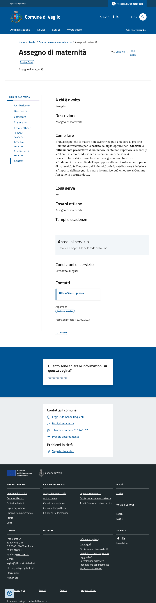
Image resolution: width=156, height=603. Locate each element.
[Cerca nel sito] (142, 17)
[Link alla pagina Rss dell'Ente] (124, 539)
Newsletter (122, 543)
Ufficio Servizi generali (72, 293)
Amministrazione (20, 30)
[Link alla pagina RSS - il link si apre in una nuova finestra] (117, 17)
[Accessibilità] (9, 593)
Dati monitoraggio (16, 590)
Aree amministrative (17, 493)
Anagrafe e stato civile (54, 493)
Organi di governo (16, 508)
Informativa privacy (89, 539)
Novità (41, 30)
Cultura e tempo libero (54, 508)
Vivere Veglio (74, 30)
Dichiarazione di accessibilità (94, 549)
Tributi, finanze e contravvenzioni (96, 505)
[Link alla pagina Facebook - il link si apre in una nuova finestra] (113, 17)
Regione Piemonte (17, 3)
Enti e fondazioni (15, 503)
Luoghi (119, 514)
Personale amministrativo (20, 513)
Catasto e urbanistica (54, 503)
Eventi (119, 518)
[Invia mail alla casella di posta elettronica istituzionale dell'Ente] (21, 563)
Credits (63, 590)
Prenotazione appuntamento (94, 564)
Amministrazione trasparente (94, 553)
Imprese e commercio (90, 493)
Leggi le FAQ (86, 557)
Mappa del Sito (88, 590)
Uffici (9, 522)
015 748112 (22, 554)
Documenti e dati (15, 498)
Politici (10, 518)
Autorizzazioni (50, 498)
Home (22, 42)
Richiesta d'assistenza (91, 568)
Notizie (119, 493)
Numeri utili (12, 578)
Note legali (85, 544)
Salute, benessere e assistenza (55, 42)
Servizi (56, 30)
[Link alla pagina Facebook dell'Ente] (118, 539)
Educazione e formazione (55, 513)
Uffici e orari (13, 573)
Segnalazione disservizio (92, 561)
